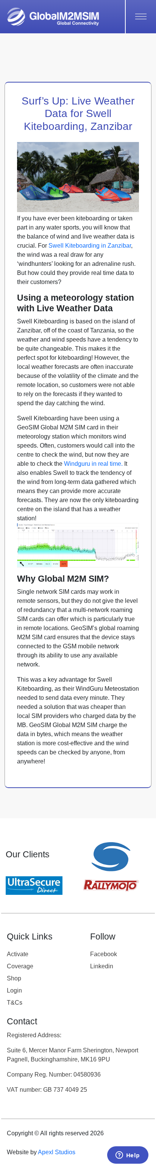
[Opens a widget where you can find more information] (127, 1155)
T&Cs (14, 1002)
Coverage (20, 966)
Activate (17, 954)
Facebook (103, 954)
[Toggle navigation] (137, 16)
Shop (14, 978)
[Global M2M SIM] (53, 16)
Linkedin (101, 966)
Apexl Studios (56, 1152)
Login (14, 990)
